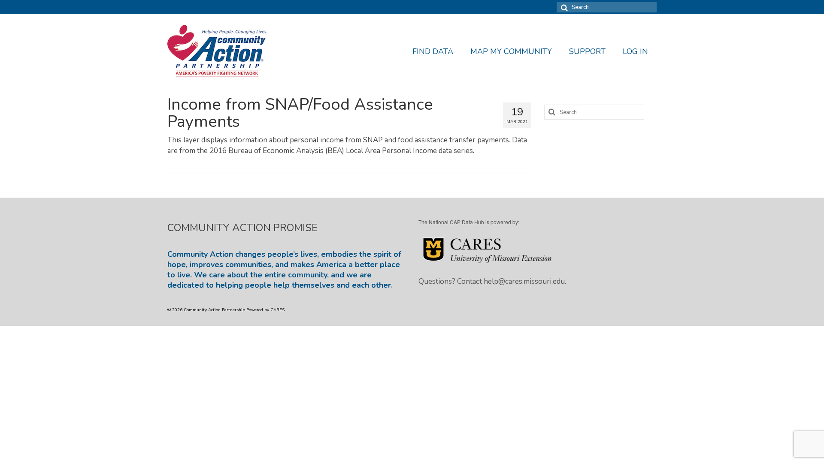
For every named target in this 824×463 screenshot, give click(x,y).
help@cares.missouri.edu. (525, 281)
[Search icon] (563, 7)
